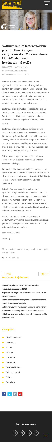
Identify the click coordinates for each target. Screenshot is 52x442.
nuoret (5, 252)
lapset (32, 249)
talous (12, 252)
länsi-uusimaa (22, 249)
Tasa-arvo (10, 357)
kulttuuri (9, 352)
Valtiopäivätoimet (13, 367)
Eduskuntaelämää (13, 337)
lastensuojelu (42, 249)
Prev (8, 273)
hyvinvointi (10, 249)
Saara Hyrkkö (22, 67)
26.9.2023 (8, 67)
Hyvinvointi (9, 71)
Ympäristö (10, 382)
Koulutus (9, 347)
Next (43, 273)
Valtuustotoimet (20, 71)
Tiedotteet (10, 362)
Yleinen (9, 377)
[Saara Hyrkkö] (12, 5)
